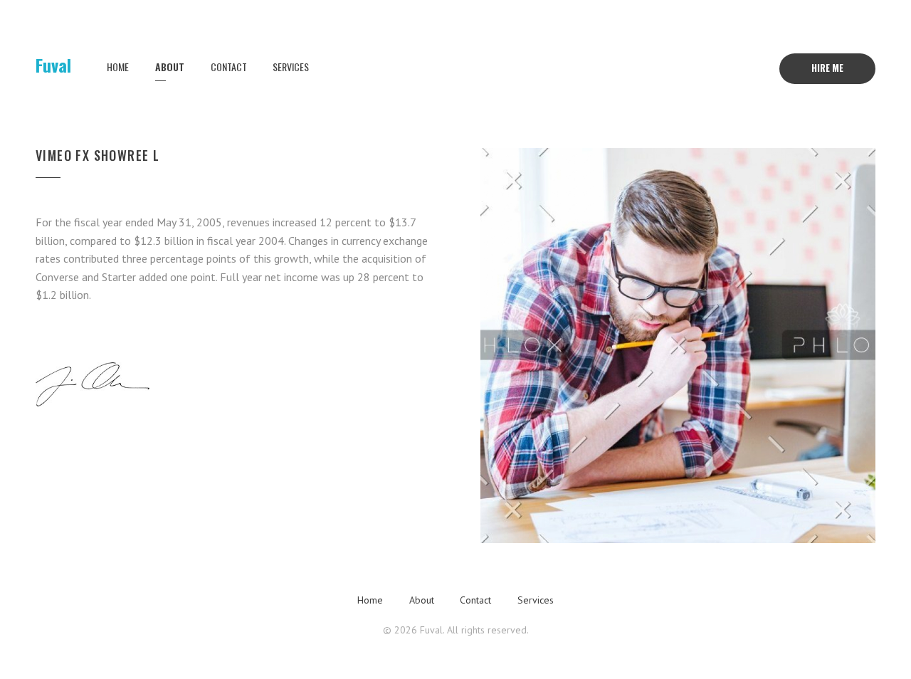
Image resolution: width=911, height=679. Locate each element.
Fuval (53, 65)
